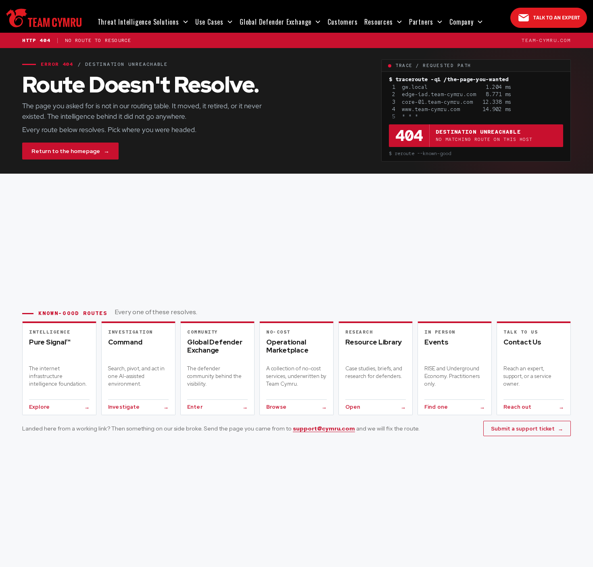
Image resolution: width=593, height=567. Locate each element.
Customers (342, 22)
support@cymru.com (324, 428)
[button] (143, 22)
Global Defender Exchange (275, 22)
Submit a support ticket (527, 428)
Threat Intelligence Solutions (138, 22)
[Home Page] (43, 18)
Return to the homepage (70, 151)
